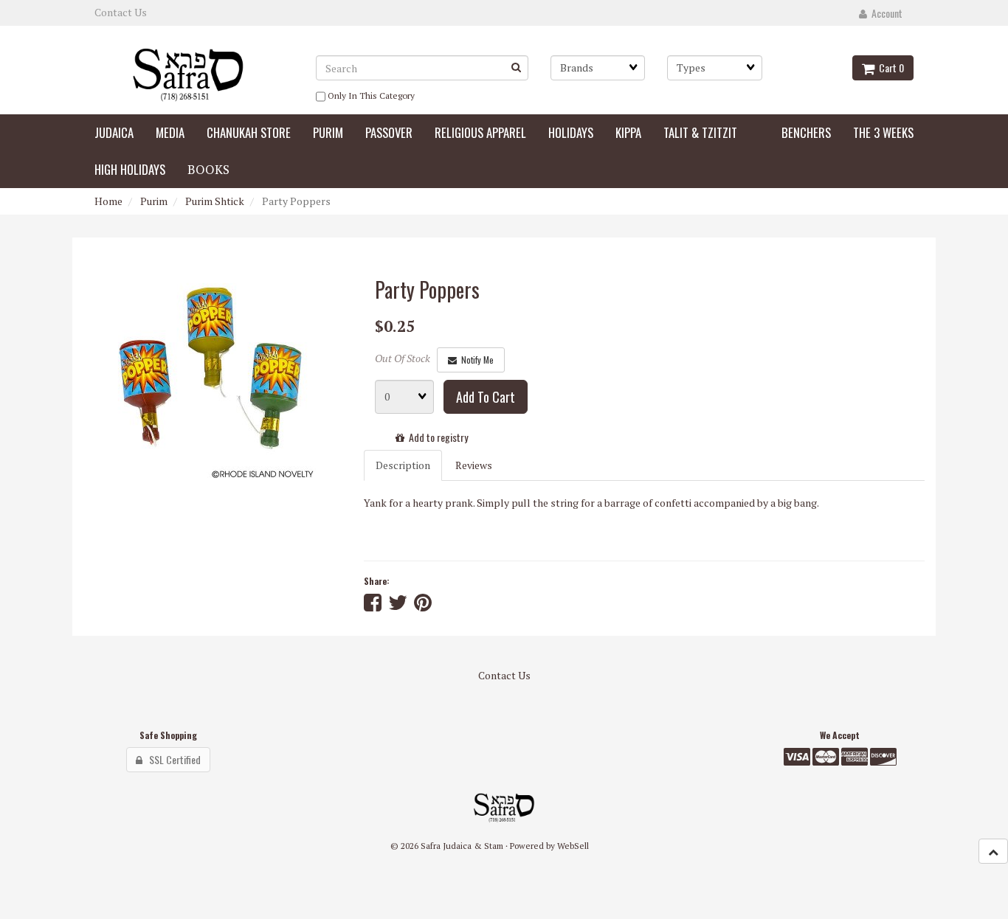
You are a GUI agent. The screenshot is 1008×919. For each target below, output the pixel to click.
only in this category (370, 95)
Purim (154, 201)
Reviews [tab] (473, 465)
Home (108, 201)
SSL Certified (171, 759)
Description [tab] (403, 465)
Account (884, 13)
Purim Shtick (214, 201)
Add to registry (436, 437)
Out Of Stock (402, 358)
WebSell (573, 845)
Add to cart (485, 396)
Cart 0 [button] (889, 67)
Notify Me (475, 359)
